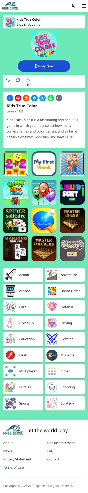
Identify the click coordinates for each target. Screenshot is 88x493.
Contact (53, 459)
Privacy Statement (17, 459)
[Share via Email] (59, 98)
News (7, 451)
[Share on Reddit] (26, 98)
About (8, 443)
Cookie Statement (61, 443)
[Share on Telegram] (34, 98)
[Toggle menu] (83, 5)
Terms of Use (13, 467)
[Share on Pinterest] (18, 98)
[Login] (73, 5)
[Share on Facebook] (10, 98)
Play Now (46, 66)
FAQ (50, 451)
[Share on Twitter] (42, 98)
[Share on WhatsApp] (50, 98)
